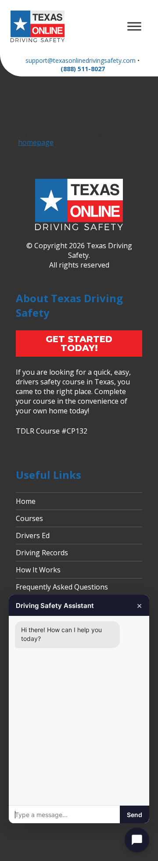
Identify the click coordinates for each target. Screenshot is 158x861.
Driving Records (42, 552)
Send (134, 814)
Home (26, 501)
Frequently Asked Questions (62, 587)
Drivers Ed (33, 535)
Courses (29, 518)
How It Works (38, 570)
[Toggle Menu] (134, 26)
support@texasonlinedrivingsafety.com (80, 60)
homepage (36, 142)
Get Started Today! (79, 343)
